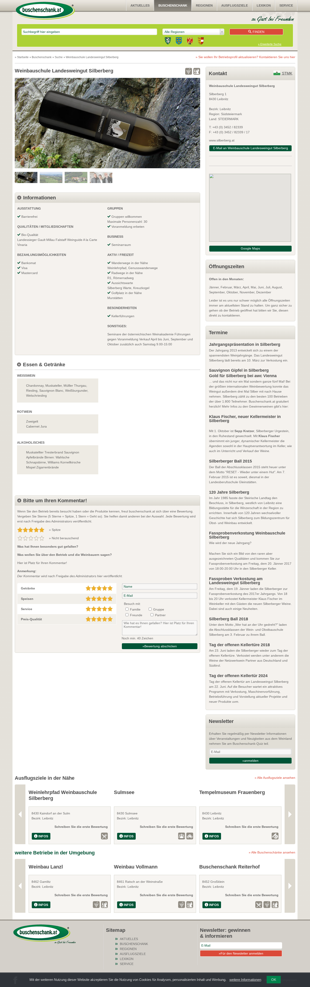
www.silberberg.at (221, 140)
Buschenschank (172, 5)
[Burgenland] (190, 41)
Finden (258, 32)
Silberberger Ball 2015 (230, 461)
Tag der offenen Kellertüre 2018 (239, 645)
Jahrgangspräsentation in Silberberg (244, 344)
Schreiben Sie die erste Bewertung (81, 827)
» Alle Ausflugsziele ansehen (275, 777)
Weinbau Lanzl (46, 867)
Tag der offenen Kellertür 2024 (238, 675)
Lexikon (264, 5)
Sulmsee (124, 792)
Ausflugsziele (234, 5)
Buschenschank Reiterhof (229, 867)
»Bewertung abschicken (160, 646)
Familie (135, 609)
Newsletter (221, 721)
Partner (160, 615)
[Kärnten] (201, 41)
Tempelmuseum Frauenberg (232, 792)
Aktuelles (140, 5)
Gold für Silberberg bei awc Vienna (243, 376)
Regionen (204, 5)
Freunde (136, 615)
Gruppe (158, 609)
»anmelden (250, 760)
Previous (20, 814)
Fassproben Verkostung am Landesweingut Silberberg (236, 580)
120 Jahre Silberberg (229, 492)
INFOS (43, 836)
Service (286, 5)
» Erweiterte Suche (269, 44)
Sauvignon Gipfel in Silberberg (239, 370)
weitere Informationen (245, 980)
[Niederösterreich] (179, 41)
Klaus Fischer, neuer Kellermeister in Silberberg (245, 418)
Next (290, 814)
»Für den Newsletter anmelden (241, 953)
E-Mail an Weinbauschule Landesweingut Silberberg (250, 148)
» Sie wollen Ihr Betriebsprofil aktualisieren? (245, 57)
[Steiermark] (168, 41)
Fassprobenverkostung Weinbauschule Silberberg (247, 535)
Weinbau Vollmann (135, 867)
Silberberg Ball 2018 (228, 619)
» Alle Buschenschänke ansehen (272, 852)
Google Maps (250, 248)
